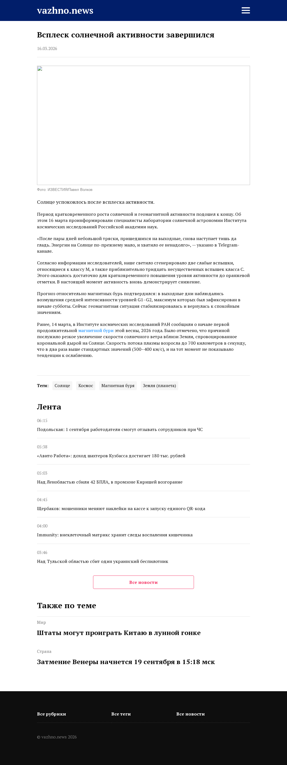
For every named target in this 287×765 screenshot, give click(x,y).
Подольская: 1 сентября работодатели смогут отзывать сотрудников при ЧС (120, 429)
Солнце (62, 385)
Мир (41, 622)
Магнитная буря (118, 385)
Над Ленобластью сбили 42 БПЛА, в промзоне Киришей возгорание (109, 482)
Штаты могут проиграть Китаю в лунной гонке (119, 632)
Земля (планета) (159, 385)
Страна (44, 651)
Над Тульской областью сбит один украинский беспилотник (102, 561)
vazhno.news (65, 10)
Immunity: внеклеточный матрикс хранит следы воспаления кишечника (115, 535)
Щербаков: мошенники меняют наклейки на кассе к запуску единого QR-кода (121, 508)
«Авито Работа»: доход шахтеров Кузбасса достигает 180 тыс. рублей (111, 456)
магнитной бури (96, 330)
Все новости (143, 582)
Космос (85, 385)
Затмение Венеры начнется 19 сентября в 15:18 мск (126, 661)
